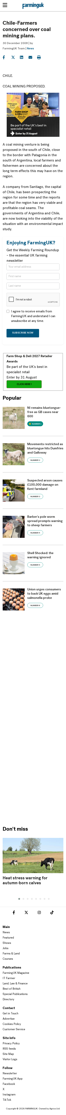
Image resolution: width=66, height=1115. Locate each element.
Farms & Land (11, 953)
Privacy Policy (11, 1043)
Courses (8, 959)
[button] (18, 898)
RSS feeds (9, 1048)
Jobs (5, 948)
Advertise (9, 1019)
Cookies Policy (12, 1024)
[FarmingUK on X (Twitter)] (26, 913)
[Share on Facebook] (7, 57)
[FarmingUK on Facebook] (13, 913)
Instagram (9, 1094)
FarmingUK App (13, 1078)
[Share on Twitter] (15, 57)
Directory (8, 999)
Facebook (9, 1084)
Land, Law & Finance (15, 983)
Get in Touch (10, 1013)
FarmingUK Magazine (16, 973)
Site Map (8, 1054)
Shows (7, 943)
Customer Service (14, 1029)
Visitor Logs (10, 1059)
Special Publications (15, 994)
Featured (8, 937)
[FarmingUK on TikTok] (52, 913)
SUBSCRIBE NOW (22, 333)
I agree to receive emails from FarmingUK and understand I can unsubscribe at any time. (33, 316)
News (30, 48)
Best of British (11, 989)
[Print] (41, 57)
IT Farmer (9, 978)
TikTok (7, 1100)
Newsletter (10, 1073)
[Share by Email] (32, 57)
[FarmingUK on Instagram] (39, 913)
